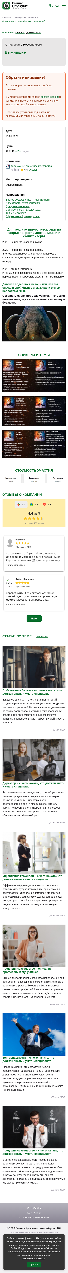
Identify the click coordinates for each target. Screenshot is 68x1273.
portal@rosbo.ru (50, 97)
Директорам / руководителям (23, 203)
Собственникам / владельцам (23, 209)
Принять (34, 1264)
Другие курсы (33, 33)
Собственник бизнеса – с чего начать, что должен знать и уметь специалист (32, 692)
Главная (6, 17)
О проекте (34, 1208)
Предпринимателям (17, 206)
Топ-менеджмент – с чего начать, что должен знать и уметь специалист (29, 1059)
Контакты (34, 1212)
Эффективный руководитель (23, 216)
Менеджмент (42, 199)
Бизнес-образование (18, 199)
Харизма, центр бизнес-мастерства (31, 166)
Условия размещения (34, 1217)
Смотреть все (42, 636)
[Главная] (15, 6)
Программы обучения (26, 17)
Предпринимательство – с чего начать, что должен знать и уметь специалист (33, 1152)
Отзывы (20, 33)
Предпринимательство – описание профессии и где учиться (27, 970)
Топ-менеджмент (15, 213)
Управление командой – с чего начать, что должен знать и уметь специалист (32, 877)
